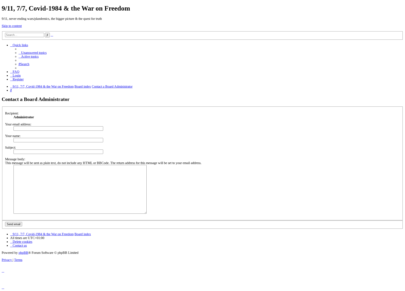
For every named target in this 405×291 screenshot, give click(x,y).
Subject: (10, 147)
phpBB (23, 252)
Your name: (12, 136)
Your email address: (18, 124)
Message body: (15, 159)
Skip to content (12, 26)
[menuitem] (33, 52)
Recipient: (12, 113)
